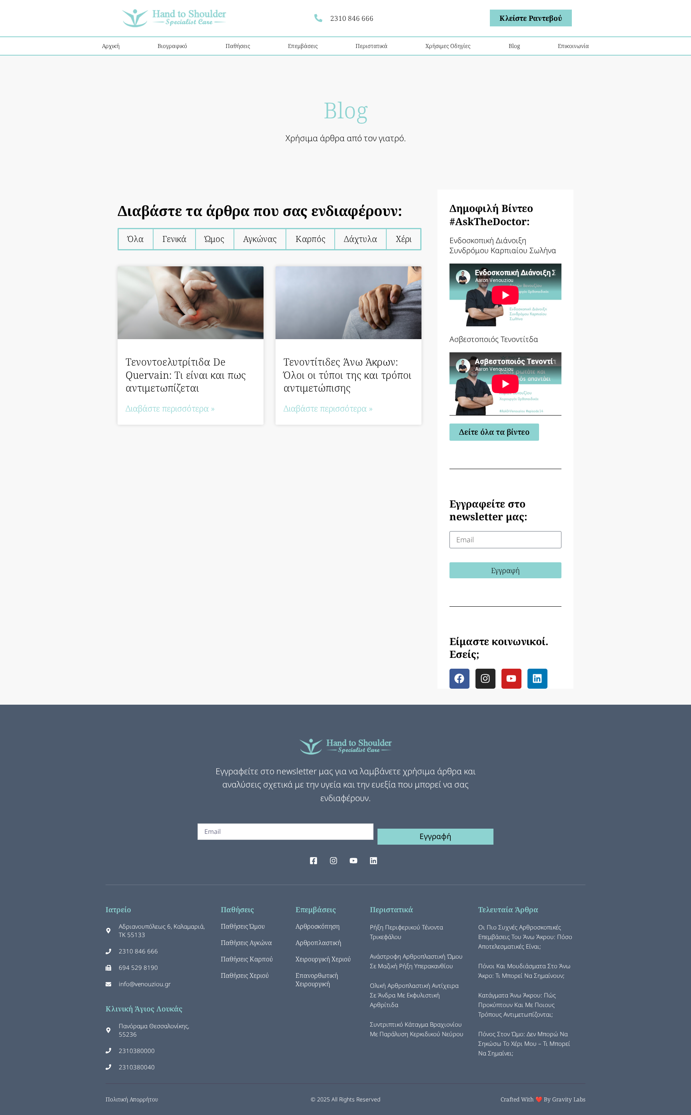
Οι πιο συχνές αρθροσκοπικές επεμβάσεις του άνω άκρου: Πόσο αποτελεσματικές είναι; (525, 936)
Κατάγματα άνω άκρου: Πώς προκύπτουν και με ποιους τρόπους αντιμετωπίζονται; (517, 1004)
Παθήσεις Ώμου (243, 926)
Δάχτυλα (360, 238)
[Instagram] (485, 679)
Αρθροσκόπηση (318, 926)
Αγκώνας (260, 238)
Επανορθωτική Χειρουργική (317, 979)
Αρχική (111, 46)
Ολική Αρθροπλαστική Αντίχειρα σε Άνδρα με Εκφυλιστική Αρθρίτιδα (414, 995)
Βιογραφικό (172, 46)
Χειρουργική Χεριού (323, 959)
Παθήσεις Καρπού (247, 959)
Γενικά (174, 238)
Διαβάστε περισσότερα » (170, 408)
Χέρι (403, 238)
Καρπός (311, 238)
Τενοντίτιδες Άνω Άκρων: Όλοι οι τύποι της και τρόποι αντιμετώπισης (347, 374)
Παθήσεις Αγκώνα (246, 942)
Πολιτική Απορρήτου (132, 1099)
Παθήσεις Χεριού (245, 975)
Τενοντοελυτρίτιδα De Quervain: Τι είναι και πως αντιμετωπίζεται (186, 374)
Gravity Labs (568, 1099)
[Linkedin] (537, 679)
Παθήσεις (238, 46)
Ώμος (214, 238)
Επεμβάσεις (303, 46)
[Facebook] (459, 679)
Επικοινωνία (573, 46)
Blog (514, 46)
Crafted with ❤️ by (526, 1099)
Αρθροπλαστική (318, 942)
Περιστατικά (371, 46)
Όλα (136, 238)
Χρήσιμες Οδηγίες (447, 46)
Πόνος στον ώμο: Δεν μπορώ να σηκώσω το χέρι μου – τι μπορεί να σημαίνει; (524, 1043)
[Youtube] (511, 679)
